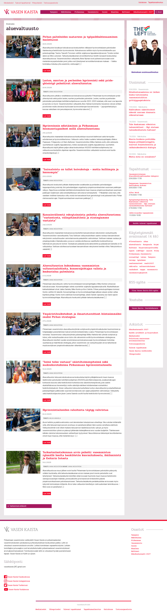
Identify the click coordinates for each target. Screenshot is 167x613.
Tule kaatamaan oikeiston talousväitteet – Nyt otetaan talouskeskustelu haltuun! (144, 127)
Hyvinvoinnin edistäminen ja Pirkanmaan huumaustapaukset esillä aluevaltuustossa (71, 127)
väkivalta (133, 266)
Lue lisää (46, 71)
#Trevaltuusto (135, 241)
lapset (132, 251)
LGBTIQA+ (140, 251)
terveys (132, 260)
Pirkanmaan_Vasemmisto (140, 254)
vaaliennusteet (135, 263)
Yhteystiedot (37, 3)
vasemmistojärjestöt (138, 273)
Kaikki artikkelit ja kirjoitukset (143, 332)
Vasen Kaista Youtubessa (18, 589)
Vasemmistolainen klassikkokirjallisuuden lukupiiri (144, 175)
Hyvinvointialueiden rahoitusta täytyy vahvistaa (75, 410)
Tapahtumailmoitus (155, 2)
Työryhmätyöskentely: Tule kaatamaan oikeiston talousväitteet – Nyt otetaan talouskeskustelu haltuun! (142, 203)
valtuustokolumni (147, 266)
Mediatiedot (9, 3)
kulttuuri (133, 248)
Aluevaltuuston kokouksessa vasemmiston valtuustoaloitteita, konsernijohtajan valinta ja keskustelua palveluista (74, 269)
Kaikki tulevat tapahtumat (145, 223)
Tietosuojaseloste (51, 3)
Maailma (114, 12)
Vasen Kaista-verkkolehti (140, 350)
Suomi (104, 12)
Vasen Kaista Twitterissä (17, 585)
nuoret (149, 251)
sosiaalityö (134, 257)
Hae (160, 12)
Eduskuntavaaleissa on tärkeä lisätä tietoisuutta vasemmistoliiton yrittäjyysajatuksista (144, 96)
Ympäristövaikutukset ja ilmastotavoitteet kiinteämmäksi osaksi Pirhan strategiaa (82, 315)
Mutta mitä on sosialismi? (142, 156)
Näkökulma (66, 12)
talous (143, 257)
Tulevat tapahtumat (22, 3)
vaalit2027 (149, 263)
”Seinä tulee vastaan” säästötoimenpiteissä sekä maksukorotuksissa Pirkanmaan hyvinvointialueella (77, 363)
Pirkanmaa (79, 12)
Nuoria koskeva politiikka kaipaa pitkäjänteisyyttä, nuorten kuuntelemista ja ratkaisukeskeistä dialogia (142, 143)
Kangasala (147, 245)
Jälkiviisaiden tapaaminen (141, 213)
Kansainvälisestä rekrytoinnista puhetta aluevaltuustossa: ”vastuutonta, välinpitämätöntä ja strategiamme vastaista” (82, 218)
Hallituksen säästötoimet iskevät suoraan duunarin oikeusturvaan (142, 112)
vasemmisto (152, 270)
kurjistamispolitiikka (148, 248)
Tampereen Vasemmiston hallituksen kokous (140, 184)
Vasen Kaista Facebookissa (18, 577)
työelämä (141, 260)
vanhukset (133, 270)
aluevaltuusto (135, 245)
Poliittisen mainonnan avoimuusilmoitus (139, 339)
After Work (134, 193)
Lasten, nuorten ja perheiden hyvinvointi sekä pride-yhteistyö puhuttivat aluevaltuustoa (78, 82)
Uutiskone (143, 2)
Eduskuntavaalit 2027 (143, 12)
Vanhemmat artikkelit (18, 506)
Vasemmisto (93, 12)
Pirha (156, 251)
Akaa (145, 241)
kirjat (156, 245)
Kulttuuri (126, 12)
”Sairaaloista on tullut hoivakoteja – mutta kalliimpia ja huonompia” (81, 170)
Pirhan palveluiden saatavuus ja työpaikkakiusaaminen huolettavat (80, 38)
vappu (142, 270)
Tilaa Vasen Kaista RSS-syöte (145, 290)
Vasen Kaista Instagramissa (18, 581)
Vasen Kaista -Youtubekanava (145, 308)
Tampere (53, 12)
